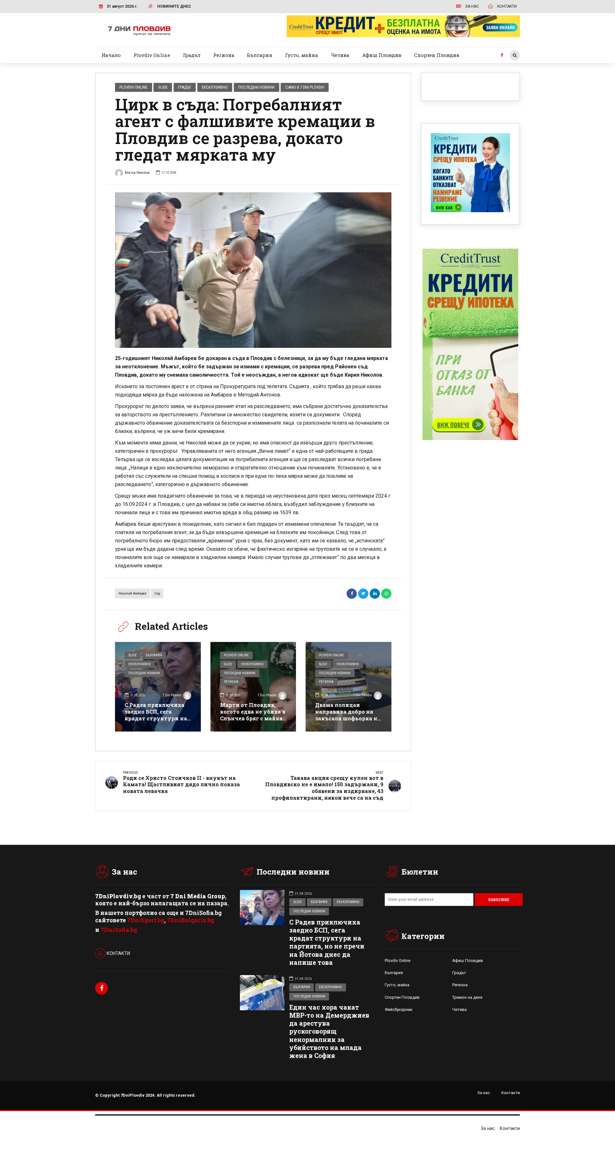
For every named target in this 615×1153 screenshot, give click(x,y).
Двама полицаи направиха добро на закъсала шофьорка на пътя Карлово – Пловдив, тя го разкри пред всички (348, 721)
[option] (253, 270)
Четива (340, 55)
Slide (163, 87)
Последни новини (256, 87)
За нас (483, 1092)
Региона (223, 55)
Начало (111, 55)
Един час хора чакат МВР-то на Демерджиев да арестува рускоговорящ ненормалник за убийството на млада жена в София (329, 1031)
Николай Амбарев (132, 593)
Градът (192, 55)
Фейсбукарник (399, 1009)
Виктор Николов (137, 173)
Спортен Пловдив (436, 55)
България (259, 55)
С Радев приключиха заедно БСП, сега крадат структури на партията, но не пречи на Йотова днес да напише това (157, 721)
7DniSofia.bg (119, 929)
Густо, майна (301, 55)
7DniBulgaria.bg (190, 920)
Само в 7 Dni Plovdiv (304, 87)
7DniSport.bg (145, 920)
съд (157, 593)
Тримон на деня (467, 997)
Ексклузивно (215, 87)
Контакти (510, 1092)
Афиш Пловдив (381, 55)
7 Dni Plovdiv (171, 695)
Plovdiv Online (152, 55)
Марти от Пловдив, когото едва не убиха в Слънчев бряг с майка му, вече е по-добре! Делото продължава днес (252, 721)
